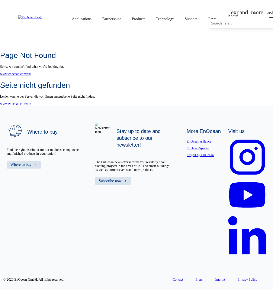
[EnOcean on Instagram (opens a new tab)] (247, 175)
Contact (178, 279)
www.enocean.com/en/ (15, 74)
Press (199, 279)
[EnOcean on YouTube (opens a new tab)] (247, 210)
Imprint (220, 279)
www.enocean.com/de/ (15, 103)
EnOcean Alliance (199, 141)
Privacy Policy (247, 279)
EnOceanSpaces (198, 148)
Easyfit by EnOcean (200, 155)
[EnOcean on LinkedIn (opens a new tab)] (247, 256)
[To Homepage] (30, 17)
